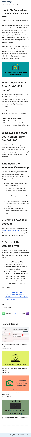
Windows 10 (18, 20)
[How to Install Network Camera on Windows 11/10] (15, 334)
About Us (4, 428)
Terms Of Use (5, 430)
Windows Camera (7, 307)
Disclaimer (17, 428)
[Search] (28, 2)
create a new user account (11, 230)
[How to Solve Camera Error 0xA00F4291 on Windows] (15, 358)
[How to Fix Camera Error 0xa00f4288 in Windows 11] (15, 383)
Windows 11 (25, 20)
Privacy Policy (24, 428)
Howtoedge (7, 2)
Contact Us (10, 428)
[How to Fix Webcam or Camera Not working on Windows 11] (15, 407)
